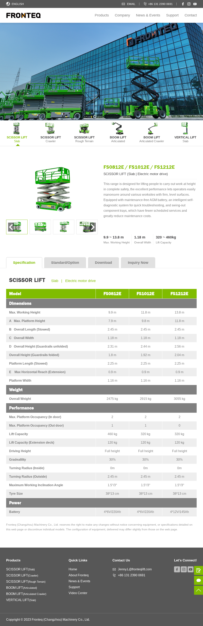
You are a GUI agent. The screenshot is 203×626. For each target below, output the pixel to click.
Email (131, 4)
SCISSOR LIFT (20, 569)
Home (73, 569)
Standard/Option (65, 263)
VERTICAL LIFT (21, 600)
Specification (24, 263)
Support (172, 15)
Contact (191, 15)
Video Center (78, 593)
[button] (93, 227)
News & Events (148, 15)
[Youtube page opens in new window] (195, 4)
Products (102, 15)
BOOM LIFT (21, 587)
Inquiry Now (138, 263)
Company (122, 15)
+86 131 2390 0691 (160, 4)
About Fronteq (79, 575)
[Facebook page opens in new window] (183, 4)
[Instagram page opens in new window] (189, 4)
